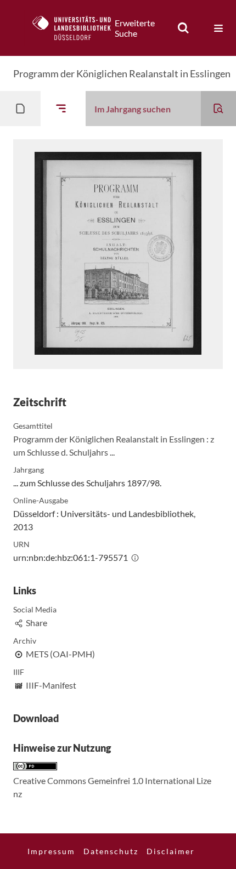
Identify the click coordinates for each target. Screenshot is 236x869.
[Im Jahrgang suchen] (218, 108)
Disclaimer (171, 851)
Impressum (51, 851)
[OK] (183, 28)
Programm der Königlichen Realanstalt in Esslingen (122, 73)
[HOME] (77, 28)
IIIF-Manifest (51, 685)
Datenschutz (110, 851)
